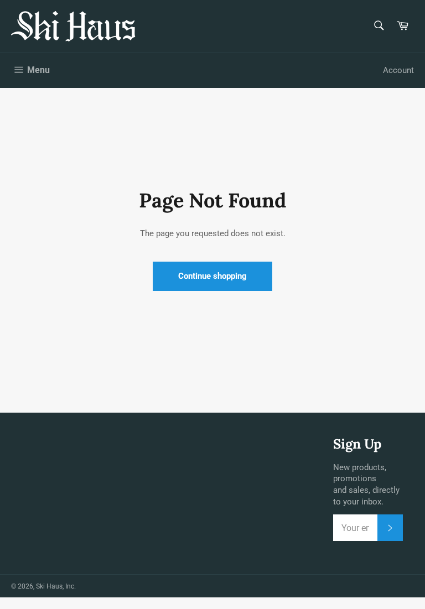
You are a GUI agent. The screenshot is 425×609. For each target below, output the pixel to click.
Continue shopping (212, 276)
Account (398, 70)
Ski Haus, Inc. (56, 586)
